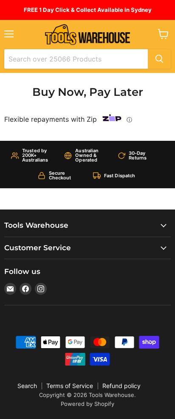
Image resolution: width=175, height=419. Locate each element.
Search (27, 385)
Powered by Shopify (87, 403)
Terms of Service (69, 385)
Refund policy (121, 385)
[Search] (159, 59)
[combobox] (76, 59)
